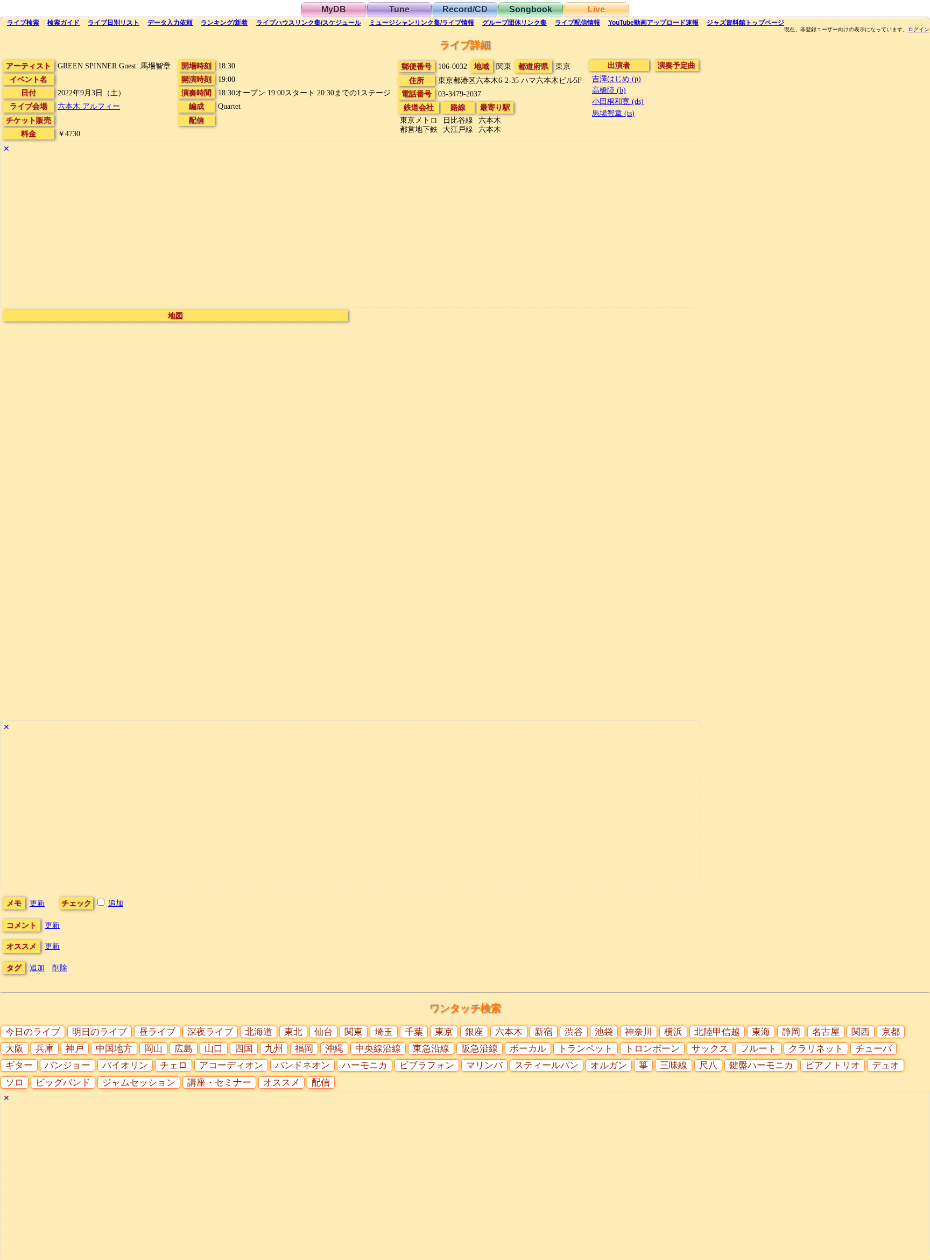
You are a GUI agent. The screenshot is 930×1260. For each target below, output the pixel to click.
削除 (59, 967)
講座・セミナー (219, 1082)
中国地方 (114, 1049)
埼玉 (384, 1032)
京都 (891, 1032)
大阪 (14, 1049)
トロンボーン (652, 1049)
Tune (399, 9)
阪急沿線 (479, 1049)
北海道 (258, 1032)
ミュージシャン (421, 22)
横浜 (673, 1032)
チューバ (873, 1049)
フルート (758, 1049)
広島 (183, 1049)
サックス (710, 1049)
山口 (214, 1049)
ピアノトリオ (832, 1065)
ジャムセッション (138, 1082)
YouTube (653, 22)
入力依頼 (170, 22)
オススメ (281, 1082)
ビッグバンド (63, 1082)
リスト (113, 22)
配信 (577, 22)
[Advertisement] (324, 231)
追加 (115, 903)
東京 (444, 1032)
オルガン (608, 1065)
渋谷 (574, 1032)
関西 (860, 1032)
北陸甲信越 (717, 1032)
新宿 (543, 1032)
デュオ (885, 1065)
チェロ (173, 1065)
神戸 (75, 1049)
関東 (353, 1032)
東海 (761, 1032)
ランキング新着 (224, 22)
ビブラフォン (426, 1065)
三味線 (673, 1065)
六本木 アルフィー (89, 106)
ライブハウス (308, 22)
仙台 (323, 1032)
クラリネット (815, 1049)
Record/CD (465, 9)
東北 (293, 1032)
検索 (23, 22)
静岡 (791, 1032)
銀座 (474, 1032)
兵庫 (45, 1049)
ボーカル (528, 1049)
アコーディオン (231, 1065)
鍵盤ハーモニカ (761, 1065)
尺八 (708, 1065)
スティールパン (547, 1065)
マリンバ (484, 1065)
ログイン (918, 29)
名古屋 (826, 1032)
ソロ (14, 1082)
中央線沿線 (378, 1049)
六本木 (509, 1032)
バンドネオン (302, 1065)
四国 (244, 1049)
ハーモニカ (365, 1065)
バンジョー (67, 1065)
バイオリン (125, 1065)
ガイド (63, 22)
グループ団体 (514, 22)
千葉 (414, 1032)
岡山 (153, 1049)
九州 (274, 1049)
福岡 (304, 1049)
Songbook (530, 9)
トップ (745, 22)
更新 (37, 903)
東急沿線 (431, 1049)
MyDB (333, 9)
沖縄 (334, 1049)
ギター (19, 1065)
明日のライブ (99, 1032)
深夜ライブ (210, 1032)
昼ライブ (157, 1032)
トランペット (585, 1049)
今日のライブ (32, 1032)
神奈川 (638, 1032)
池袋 (604, 1032)
